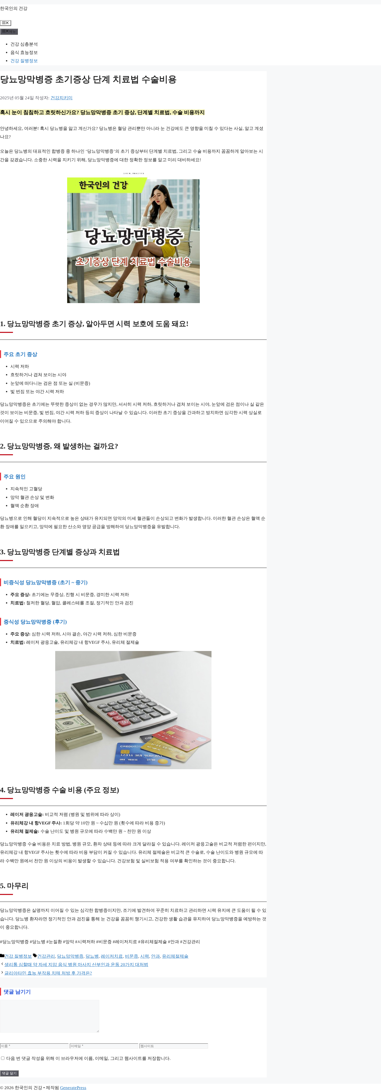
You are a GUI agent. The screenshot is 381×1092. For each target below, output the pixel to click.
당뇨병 (92, 956)
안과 (155, 956)
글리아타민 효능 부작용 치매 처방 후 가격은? (48, 973)
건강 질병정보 (24, 60)
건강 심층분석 (24, 44)
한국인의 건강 (13, 8)
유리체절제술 (175, 956)
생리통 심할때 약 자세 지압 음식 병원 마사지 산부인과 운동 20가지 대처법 (76, 964)
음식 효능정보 (24, 52)
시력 (144, 956)
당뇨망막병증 (70, 956)
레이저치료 (112, 956)
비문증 (131, 956)
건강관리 (46, 956)
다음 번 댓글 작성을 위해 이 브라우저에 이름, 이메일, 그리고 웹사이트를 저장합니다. (88, 1058)
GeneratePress (73, 1087)
